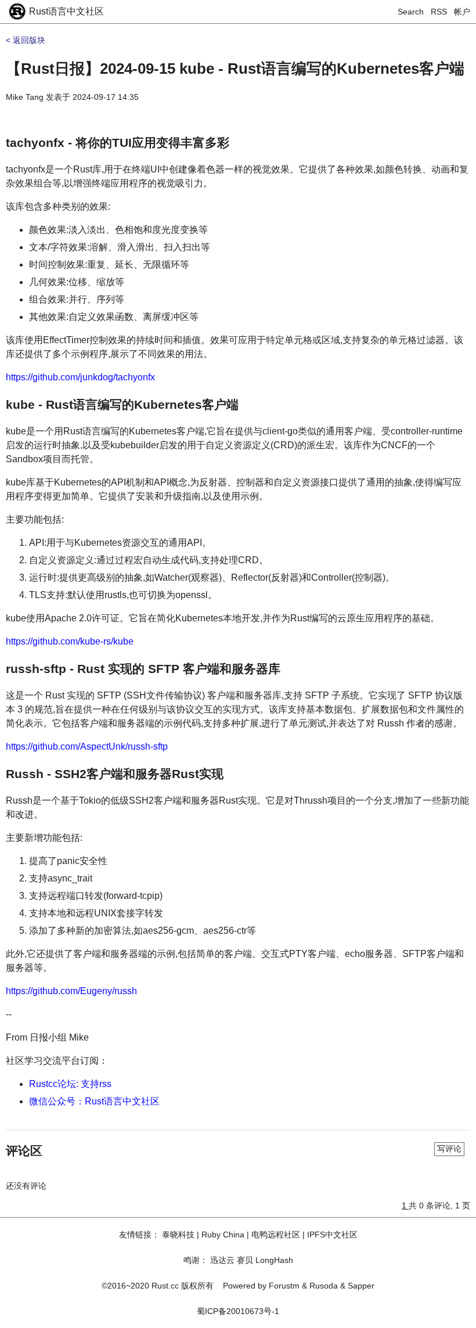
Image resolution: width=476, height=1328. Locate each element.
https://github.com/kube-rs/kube (70, 641)
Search (411, 11)
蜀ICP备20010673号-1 (238, 1311)
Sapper (361, 1285)
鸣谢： (195, 1260)
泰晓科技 (178, 1234)
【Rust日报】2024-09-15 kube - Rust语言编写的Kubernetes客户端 (235, 68)
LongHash (274, 1260)
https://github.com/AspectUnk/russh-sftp (87, 746)
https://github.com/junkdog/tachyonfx (80, 377)
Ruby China (222, 1234)
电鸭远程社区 (275, 1234)
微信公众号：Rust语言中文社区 (94, 1101)
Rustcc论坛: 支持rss (70, 1084)
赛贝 (245, 1260)
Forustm (284, 1285)
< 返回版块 (25, 40)
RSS (439, 11)
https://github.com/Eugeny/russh (71, 991)
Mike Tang (25, 97)
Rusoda (323, 1285)
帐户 (462, 11)
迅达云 (222, 1260)
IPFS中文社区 (332, 1234)
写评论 (449, 1148)
